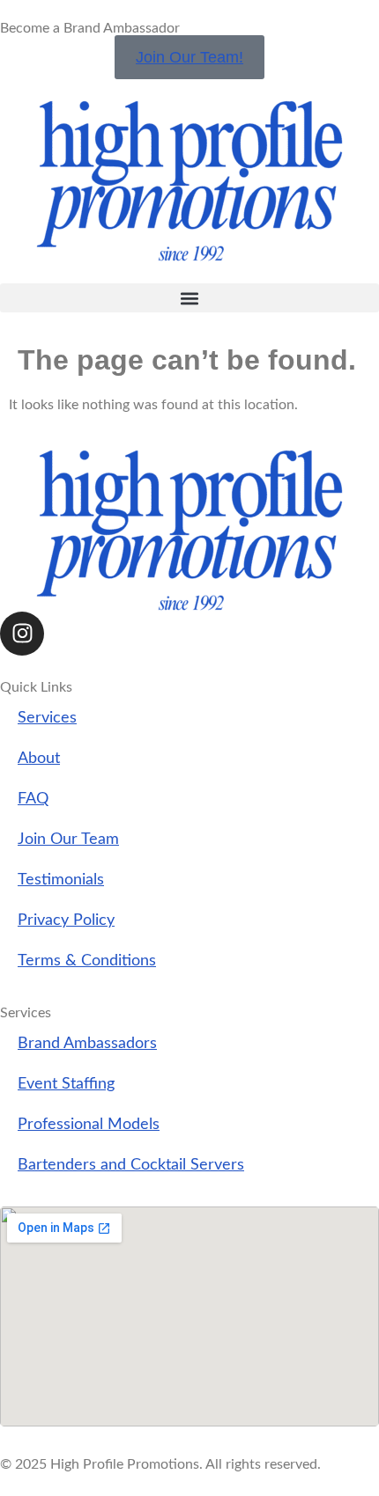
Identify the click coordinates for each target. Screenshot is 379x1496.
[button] (189, 297)
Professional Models (89, 1124)
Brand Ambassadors (87, 1043)
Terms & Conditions (87, 960)
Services (47, 717)
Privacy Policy (66, 920)
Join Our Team (68, 839)
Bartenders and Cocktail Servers (131, 1164)
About (39, 758)
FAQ (33, 798)
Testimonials (61, 879)
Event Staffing (66, 1083)
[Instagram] (22, 634)
